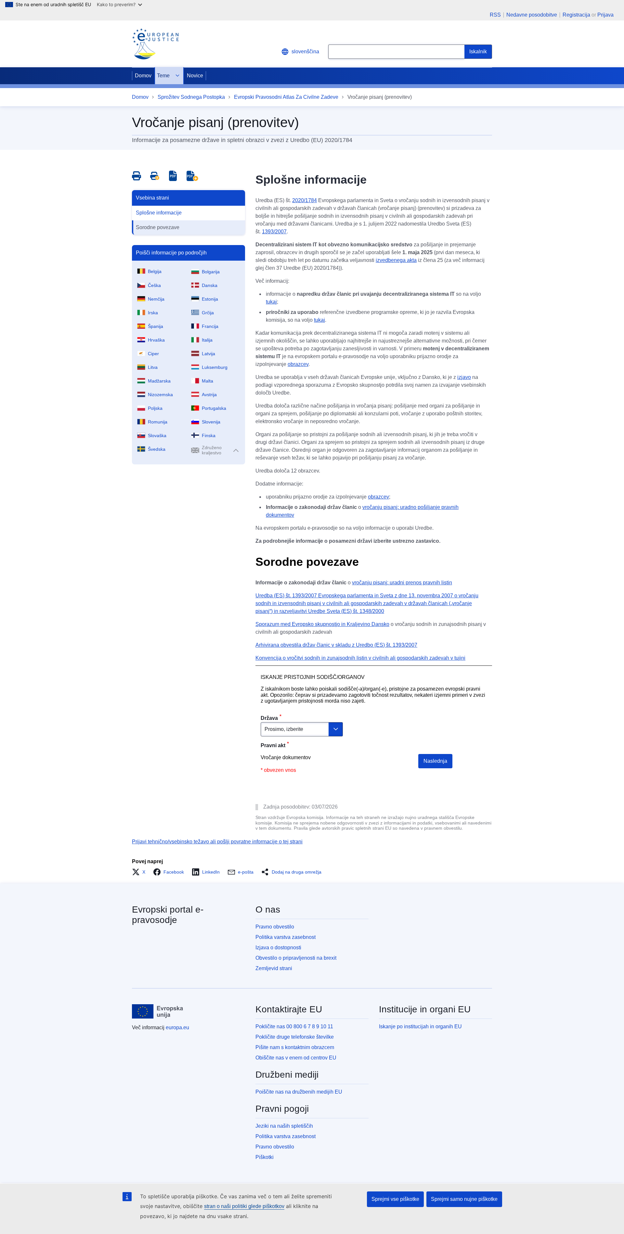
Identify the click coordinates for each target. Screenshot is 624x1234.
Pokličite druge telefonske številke (294, 1037)
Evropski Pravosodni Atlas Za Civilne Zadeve (286, 97)
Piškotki (264, 1157)
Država (269, 718)
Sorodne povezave (157, 227)
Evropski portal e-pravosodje (167, 914)
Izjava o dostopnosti (278, 947)
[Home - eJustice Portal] (155, 43)
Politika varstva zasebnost (285, 937)
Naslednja (435, 761)
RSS (495, 15)
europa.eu (177, 1027)
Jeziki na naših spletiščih (284, 1126)
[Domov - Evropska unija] (157, 1011)
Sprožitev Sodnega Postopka (191, 97)
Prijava (605, 15)
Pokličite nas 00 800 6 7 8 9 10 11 (294, 1026)
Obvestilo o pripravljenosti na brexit (295, 958)
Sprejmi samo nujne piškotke (464, 1199)
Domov (143, 75)
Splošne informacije (159, 212)
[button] (140, 872)
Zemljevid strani (273, 968)
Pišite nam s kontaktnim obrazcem (294, 1047)
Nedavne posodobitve (531, 15)
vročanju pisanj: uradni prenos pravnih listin (402, 582)
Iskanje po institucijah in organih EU (420, 1026)
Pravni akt (273, 745)
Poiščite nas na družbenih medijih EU (298, 1092)
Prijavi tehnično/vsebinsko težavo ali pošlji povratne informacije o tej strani (217, 841)
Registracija (576, 15)
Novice (195, 75)
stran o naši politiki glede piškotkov (244, 1206)
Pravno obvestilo (274, 926)
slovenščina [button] (305, 51)
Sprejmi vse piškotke (395, 1199)
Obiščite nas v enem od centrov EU (295, 1057)
